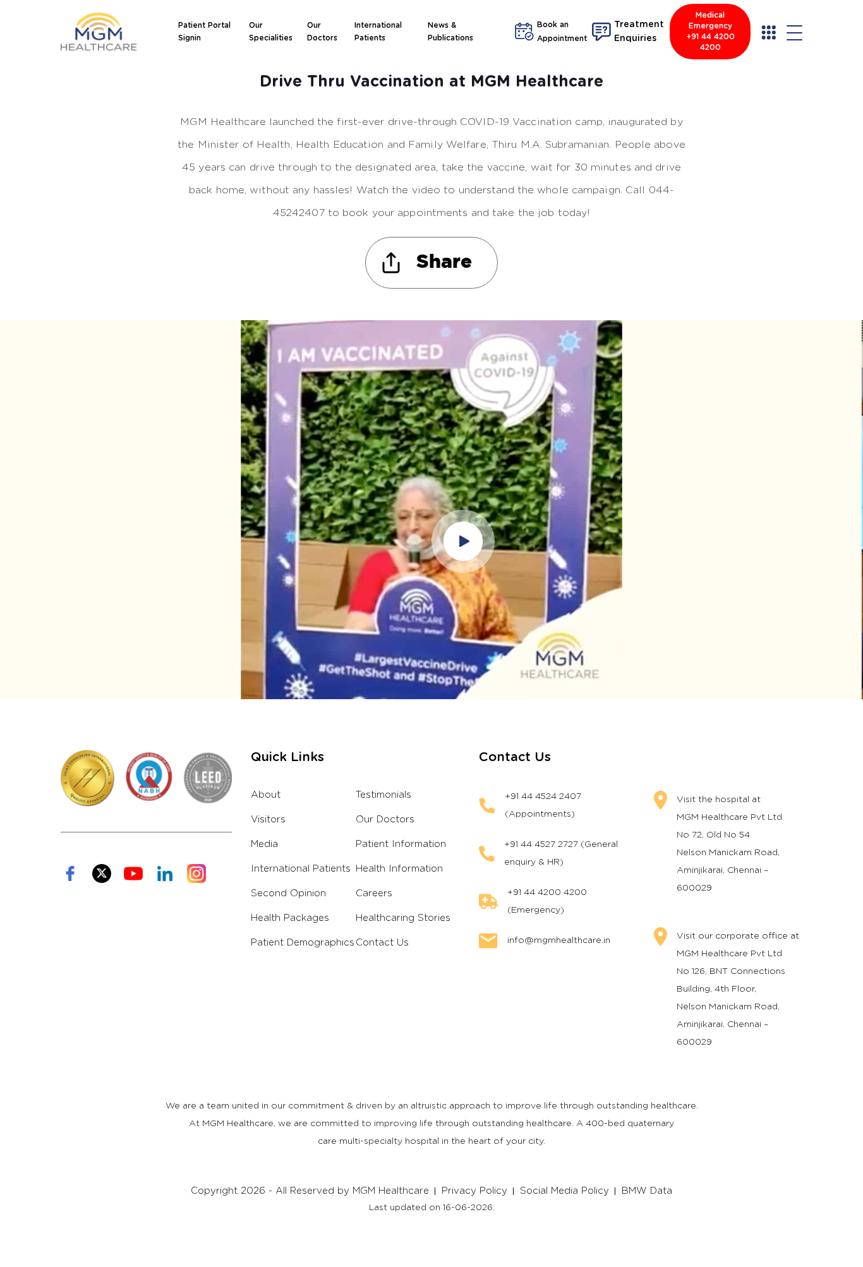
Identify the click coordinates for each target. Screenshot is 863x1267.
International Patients (378, 31)
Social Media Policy (564, 1191)
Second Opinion (288, 893)
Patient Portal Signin (204, 31)
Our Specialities (271, 31)
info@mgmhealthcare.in (558, 940)
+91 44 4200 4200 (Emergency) (547, 901)
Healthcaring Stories (403, 918)
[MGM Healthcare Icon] (146, 778)
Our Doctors (322, 31)
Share (444, 262)
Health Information (399, 869)
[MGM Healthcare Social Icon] (70, 873)
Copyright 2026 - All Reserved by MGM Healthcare (310, 1191)
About (266, 795)
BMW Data (647, 1191)
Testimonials (383, 795)
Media (264, 844)
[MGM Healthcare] (98, 32)
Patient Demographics (302, 942)
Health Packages (290, 918)
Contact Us (382, 942)
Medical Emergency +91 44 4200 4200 (710, 31)
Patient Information (401, 844)
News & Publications (450, 31)
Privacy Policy (474, 1191)
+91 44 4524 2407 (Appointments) (543, 805)
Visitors (268, 819)
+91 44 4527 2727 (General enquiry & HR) (561, 853)
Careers (374, 893)
